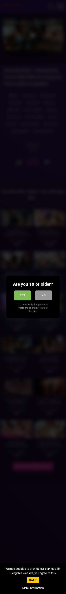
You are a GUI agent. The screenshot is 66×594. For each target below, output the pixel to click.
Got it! (33, 580)
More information (33, 588)
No (43, 295)
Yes (22, 295)
